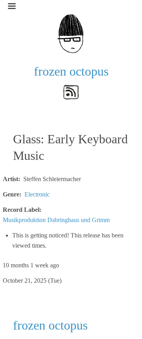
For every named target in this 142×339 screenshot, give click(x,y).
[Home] (71, 33)
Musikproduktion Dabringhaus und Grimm (56, 220)
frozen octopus (71, 71)
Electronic (37, 194)
